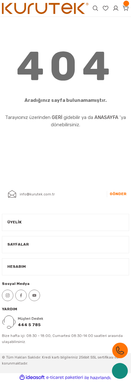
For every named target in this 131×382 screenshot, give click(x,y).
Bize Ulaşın (120, 350)
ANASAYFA (106, 117)
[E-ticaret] (64, 377)
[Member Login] (116, 8)
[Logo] (45, 8)
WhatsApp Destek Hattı (120, 371)
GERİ (57, 117)
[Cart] (126, 8)
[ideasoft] (32, 377)
